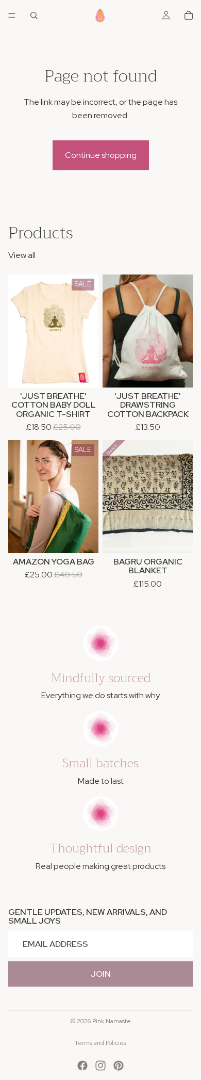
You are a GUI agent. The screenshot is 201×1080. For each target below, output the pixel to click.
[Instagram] (100, 1065)
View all (22, 255)
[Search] (34, 15)
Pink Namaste (111, 1021)
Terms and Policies (100, 1043)
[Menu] (12, 15)
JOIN (101, 974)
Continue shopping (101, 155)
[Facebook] (82, 1065)
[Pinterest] (118, 1065)
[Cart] (188, 15)
